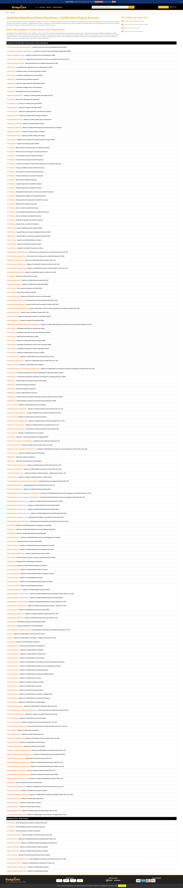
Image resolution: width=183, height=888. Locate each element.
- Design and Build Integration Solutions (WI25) (24, 228)
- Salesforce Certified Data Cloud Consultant (25, 364)
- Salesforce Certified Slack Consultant (24, 802)
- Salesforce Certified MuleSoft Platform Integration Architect (30, 573)
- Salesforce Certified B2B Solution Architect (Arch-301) (31, 260)
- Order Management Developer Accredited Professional (27, 823)
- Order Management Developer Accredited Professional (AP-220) (36, 859)
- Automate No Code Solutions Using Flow (23, 79)
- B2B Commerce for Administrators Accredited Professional (28, 147)
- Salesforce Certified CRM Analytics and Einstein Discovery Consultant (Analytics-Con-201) (49, 324)
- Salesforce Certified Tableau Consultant (26, 131)
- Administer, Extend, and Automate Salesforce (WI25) (26, 71)
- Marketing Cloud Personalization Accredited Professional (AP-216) (37, 521)
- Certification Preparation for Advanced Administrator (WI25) (29, 332)
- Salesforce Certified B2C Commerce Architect (25, 248)
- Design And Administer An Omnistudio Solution (25, 625)
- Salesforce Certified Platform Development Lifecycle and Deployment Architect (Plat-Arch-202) (51, 368)
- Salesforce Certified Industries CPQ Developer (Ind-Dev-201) (34, 465)
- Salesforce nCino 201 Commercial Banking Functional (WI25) (37, 47)
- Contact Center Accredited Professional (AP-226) (28, 312)
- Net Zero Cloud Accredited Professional (22, 208)
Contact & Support (57, 7)
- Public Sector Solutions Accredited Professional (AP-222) (32, 714)
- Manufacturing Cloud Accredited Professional (24, 188)
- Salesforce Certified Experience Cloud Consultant (26, 417)
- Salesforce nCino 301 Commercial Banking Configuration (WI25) (39, 51)
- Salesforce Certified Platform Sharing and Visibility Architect (30, 674)
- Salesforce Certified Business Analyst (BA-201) (27, 280)
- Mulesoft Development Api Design (21, 384)
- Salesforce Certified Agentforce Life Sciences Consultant (29, 111)
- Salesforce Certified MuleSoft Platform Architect (27, 569)
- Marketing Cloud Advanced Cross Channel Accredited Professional (30, 192)
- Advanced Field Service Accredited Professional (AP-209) (32, 63)
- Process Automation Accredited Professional (24, 216)
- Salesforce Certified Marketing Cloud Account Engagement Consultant (33, 537)
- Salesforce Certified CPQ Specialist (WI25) (25, 320)
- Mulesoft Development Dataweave (21, 388)
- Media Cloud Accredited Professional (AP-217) (29, 758)
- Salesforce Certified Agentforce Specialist (23, 99)
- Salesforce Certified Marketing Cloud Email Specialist (26, 533)
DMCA (24, 881)
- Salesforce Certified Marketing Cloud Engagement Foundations (29, 525)
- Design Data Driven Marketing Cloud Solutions (24, 561)
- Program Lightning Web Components (22, 392)
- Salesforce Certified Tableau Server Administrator (29, 119)
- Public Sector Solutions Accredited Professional (25, 220)
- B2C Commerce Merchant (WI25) (21, 292)
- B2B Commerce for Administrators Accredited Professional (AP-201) (37, 252)
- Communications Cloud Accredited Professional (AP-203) (32, 300)
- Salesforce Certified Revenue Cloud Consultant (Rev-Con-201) (32, 722)
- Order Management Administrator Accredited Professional (28, 212)
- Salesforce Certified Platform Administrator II (26, 654)
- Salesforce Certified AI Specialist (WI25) (24, 107)
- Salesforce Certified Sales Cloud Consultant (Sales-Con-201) (33, 738)
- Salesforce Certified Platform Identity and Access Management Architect (34, 666)
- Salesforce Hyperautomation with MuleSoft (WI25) (26, 83)
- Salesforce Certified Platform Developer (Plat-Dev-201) (26, 634)
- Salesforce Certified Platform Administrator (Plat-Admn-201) (36, 750)
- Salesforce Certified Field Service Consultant (25, 433)
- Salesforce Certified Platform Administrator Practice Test (30, 863)
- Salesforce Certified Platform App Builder (25, 650)
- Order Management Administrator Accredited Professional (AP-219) (38, 630)
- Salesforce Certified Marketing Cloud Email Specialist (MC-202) (37, 513)
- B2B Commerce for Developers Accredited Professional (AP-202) (35, 256)
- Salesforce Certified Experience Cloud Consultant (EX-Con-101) (36, 421)
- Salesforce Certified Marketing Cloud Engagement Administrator (32, 843)
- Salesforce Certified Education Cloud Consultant (26, 405)
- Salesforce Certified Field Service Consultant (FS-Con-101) (33, 425)
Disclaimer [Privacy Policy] (16, 881)
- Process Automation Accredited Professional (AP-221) (37, 710)
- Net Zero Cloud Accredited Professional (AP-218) (31, 770)
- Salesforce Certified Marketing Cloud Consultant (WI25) (33, 505)
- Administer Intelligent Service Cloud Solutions (24, 87)
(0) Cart (174, 7)
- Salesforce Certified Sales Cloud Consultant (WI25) (26, 340)
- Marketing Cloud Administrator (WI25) (23, 336)
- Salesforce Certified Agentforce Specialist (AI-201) (30, 95)
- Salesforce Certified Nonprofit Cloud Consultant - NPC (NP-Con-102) (36, 605)
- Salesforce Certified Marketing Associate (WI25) (29, 489)
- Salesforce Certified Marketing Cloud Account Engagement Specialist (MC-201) (46, 497)
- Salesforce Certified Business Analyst (22, 276)
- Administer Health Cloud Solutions (21, 457)
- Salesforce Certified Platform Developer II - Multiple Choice (29, 694)
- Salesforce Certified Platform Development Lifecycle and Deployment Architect (35, 662)
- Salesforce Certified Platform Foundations (23, 642)
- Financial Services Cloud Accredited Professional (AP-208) (33, 429)
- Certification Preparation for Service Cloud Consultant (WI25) (29, 344)
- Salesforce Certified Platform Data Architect (25, 658)
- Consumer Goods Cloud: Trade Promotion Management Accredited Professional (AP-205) (43, 308)
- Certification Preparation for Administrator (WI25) (26, 328)
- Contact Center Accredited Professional (23, 224)
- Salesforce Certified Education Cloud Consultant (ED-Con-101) (35, 409)
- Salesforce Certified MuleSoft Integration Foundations (27, 565)
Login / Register (163, 7)
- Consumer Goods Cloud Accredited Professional (25, 159)
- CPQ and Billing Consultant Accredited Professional (26, 827)
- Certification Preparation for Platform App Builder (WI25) (28, 348)
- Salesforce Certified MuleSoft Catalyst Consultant (27, 847)
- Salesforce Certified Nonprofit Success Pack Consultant (28, 855)
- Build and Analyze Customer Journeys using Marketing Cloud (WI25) (31, 557)
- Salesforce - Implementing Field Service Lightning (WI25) (27, 437)
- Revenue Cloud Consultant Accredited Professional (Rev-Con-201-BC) (37, 726)
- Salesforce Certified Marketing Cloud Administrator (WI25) (35, 501)
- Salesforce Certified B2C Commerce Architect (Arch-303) (33, 264)
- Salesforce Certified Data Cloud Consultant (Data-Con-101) (32, 360)
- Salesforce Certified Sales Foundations (23, 730)
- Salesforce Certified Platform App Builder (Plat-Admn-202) (32, 706)
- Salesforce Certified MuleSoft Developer (25, 577)
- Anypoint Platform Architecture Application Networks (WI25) (29, 232)
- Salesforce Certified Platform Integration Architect (27, 670)
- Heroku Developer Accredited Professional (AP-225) (29, 835)
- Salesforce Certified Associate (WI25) (26, 746)
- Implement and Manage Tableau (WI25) (23, 143)
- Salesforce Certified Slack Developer (24, 806)
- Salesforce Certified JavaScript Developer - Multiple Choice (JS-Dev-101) (36, 473)
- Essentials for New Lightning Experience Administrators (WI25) (29, 67)
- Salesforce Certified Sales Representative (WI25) (32, 774)
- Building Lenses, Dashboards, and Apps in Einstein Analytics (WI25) (31, 139)
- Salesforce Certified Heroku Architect (24, 678)
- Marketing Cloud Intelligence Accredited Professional (26, 196)
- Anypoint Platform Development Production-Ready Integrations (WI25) (31, 400)
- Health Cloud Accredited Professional (22, 180)
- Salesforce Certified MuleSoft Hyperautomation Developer (30, 581)
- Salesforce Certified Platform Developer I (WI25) (25, 352)
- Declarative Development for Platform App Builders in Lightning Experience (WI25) (35, 372)
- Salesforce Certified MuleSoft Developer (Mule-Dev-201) (35, 762)
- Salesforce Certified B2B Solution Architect (24, 240)
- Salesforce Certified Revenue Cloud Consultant (26, 718)
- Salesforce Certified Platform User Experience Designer (28, 698)
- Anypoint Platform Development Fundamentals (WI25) (27, 380)
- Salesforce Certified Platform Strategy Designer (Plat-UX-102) (32, 810)
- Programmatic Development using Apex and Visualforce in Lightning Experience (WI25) (36, 376)
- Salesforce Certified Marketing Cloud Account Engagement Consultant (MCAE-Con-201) (49, 493)
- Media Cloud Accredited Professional (22, 204)
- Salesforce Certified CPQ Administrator (25, 734)
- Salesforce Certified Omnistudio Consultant (25, 682)
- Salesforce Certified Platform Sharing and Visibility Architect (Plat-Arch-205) (40, 794)
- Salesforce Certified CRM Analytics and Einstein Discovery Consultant (34, 127)
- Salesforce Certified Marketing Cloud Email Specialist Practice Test (31, 839)
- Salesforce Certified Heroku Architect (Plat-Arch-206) (29, 445)
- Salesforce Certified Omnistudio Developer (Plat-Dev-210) (32, 617)
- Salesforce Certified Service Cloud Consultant (27, 790)
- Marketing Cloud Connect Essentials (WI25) (24, 541)
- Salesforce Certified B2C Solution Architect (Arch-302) (31, 272)
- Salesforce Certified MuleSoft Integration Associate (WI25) (35, 597)
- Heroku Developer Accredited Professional (23, 831)
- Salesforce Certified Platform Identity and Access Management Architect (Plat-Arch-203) (47, 449)
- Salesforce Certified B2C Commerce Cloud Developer (29, 296)
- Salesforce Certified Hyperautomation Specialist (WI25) (36, 754)
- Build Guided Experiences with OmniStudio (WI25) (26, 621)
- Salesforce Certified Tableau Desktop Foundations (27, 115)
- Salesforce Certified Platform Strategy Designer (26, 702)
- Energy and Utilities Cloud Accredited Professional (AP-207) (34, 413)
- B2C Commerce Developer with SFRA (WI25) (24, 288)
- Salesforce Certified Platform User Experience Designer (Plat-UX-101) (36, 814)
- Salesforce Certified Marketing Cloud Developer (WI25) (33, 509)
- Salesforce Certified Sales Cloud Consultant (26, 742)
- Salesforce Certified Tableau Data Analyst (26, 135)
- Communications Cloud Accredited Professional (25, 155)
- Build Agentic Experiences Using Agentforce (24, 91)
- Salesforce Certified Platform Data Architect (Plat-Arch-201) (30, 356)
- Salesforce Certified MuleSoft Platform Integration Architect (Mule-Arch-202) (40, 593)
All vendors (42, 7)
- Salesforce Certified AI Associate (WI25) (24, 103)
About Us (49, 7)
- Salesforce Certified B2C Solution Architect (24, 244)
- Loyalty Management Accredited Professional (24, 184)
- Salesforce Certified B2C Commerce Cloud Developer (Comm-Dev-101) (37, 268)
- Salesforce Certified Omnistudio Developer (25, 690)
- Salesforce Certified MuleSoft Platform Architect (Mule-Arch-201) (36, 601)
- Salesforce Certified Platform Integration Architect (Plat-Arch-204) (34, 469)
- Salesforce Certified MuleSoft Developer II (25, 585)
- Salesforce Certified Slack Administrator (25, 798)
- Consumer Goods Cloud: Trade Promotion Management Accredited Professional (34, 163)
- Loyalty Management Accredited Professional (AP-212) (38, 481)
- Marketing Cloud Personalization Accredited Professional (27, 200)
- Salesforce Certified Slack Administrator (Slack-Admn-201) (35, 778)
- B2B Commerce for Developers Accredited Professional (27, 151)
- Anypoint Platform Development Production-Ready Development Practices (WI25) (35, 396)
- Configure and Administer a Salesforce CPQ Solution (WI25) (29, 316)
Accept (122, 885)
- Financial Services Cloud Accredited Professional (25, 171)
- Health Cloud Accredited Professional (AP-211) (33, 441)
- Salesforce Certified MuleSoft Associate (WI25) (28, 589)
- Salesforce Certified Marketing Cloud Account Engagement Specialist (31, 529)
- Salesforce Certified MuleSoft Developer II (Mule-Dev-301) (35, 766)
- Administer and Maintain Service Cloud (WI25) (25, 75)
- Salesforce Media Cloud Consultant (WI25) (28, 553)
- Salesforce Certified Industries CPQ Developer (26, 453)
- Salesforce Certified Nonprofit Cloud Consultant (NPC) (28, 609)
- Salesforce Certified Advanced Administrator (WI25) (31, 55)
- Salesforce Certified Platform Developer (24, 686)
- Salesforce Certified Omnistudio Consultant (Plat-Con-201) (32, 613)
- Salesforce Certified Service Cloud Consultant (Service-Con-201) (35, 786)
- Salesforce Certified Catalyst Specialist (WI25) (27, 284)
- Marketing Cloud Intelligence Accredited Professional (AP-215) (35, 517)
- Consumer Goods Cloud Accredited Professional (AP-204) (33, 304)
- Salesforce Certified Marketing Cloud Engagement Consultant (31, 545)
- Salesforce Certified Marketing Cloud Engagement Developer (30, 549)
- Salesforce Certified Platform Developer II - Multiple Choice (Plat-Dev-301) (31, 638)
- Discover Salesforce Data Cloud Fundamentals (24, 782)
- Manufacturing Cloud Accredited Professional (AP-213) (31, 485)
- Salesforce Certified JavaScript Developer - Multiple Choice (29, 477)
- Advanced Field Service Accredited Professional (25, 175)
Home (36, 7)
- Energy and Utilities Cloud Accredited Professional (25, 167)
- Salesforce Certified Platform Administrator (26, 646)
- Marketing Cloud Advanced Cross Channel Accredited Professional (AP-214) (38, 59)
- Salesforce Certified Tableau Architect (25, 123)
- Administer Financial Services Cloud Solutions (24, 461)
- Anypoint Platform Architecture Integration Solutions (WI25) (28, 236)
